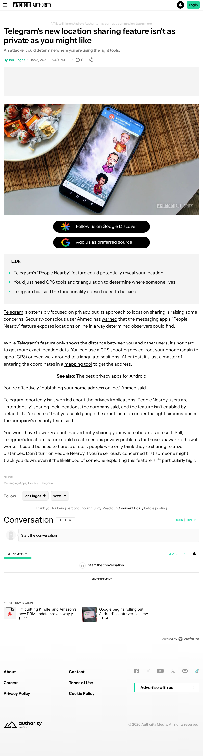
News (8, 477)
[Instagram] (148, 671)
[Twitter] (172, 671)
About (10, 671)
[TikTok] (197, 671)
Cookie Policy (82, 693)
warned (109, 319)
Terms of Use (81, 682)
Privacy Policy (17, 693)
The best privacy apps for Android (111, 376)
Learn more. (144, 23)
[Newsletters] (185, 671)
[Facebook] (136, 671)
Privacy (33, 483)
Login (193, 5)
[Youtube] (160, 671)
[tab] (17, 554)
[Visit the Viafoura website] (188, 639)
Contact (77, 671)
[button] (101, 5)
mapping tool (78, 364)
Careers (11, 682)
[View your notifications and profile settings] (194, 554)
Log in (179, 519)
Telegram (13, 312)
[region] (101, 579)
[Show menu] (5, 5)
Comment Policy (130, 508)
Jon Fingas (16, 60)
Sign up (191, 519)
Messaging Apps (15, 483)
